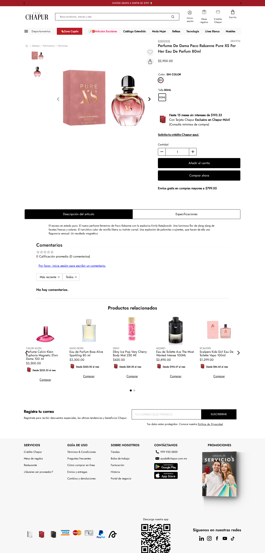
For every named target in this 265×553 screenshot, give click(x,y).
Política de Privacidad (210, 424)
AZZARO (160, 348)
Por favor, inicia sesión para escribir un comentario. (72, 265)
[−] (162, 152)
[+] (193, 152)
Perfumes (63, 45)
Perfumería (49, 45)
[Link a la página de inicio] (27, 45)
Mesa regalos (204, 20)
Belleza (36, 45)
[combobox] (117, 16)
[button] (150, 61)
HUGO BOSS (76, 348)
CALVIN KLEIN (34, 348)
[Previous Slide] (24, 3)
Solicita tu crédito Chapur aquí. (178, 134)
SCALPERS (205, 348)
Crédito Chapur (218, 20)
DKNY (116, 348)
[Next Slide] (240, 3)
